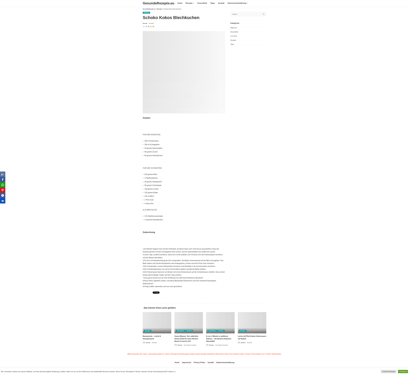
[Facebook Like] (2, 174)
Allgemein (233, 28)
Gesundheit (234, 32)
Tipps (232, 44)
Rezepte (146, 12)
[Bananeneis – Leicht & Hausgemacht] (157, 322)
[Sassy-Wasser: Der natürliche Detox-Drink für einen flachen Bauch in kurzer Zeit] (188, 322)
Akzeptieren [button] (403, 371)
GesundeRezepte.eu (158, 3)
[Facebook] (2, 179)
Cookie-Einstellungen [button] (388, 371)
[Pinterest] (2, 190)
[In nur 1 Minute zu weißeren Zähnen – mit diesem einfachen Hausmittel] (220, 322)
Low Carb (233, 36)
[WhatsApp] (2, 185)
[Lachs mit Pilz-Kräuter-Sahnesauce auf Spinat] (252, 322)
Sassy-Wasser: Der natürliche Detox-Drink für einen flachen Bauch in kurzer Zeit (186, 338)
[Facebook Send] (2, 195)
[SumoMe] (2, 200)
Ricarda (145, 23)
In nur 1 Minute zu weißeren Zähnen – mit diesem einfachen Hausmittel (218, 338)
